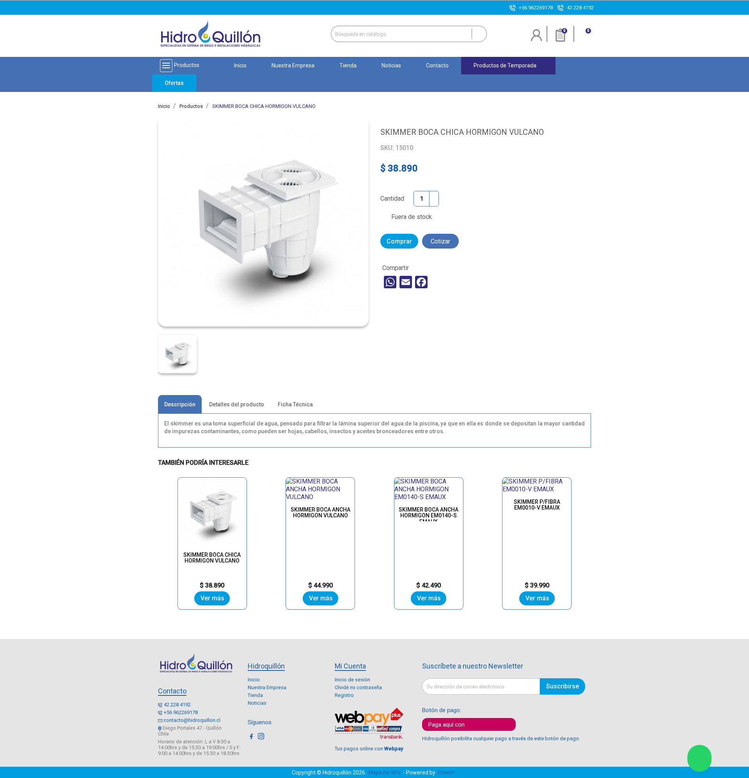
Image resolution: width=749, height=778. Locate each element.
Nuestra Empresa (267, 687)
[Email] (406, 282)
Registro (344, 695)
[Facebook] (421, 282)
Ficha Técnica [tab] (295, 404)
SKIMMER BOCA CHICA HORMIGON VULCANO (212, 558)
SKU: (387, 148)
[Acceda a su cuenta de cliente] (536, 38)
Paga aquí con (446, 724)
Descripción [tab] (179, 404)
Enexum (448, 772)
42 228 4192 (580, 8)
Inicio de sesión (352, 680)
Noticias (257, 703)
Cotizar (440, 241)
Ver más (212, 598)
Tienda (255, 695)
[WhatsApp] (390, 282)
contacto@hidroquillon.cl (191, 720)
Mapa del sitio (384, 772)
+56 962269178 (536, 8)
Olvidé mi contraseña (358, 687)
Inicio (254, 680)
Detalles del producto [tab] (236, 404)
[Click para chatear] (699, 758)
